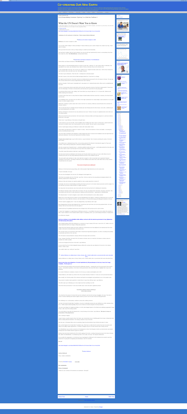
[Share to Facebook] (78, 361)
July (119, 186)
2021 (119, 118)
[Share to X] (77, 361)
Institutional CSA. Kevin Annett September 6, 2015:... (122, 160)
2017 (119, 122)
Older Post (111, 396)
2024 (119, 114)
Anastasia (107, 12)
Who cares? (123, 37)
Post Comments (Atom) (89, 400)
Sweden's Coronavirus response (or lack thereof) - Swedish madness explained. (122, 64)
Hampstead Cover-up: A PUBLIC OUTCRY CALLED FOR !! (122, 180)
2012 (119, 196)
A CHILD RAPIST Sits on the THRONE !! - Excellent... (122, 140)
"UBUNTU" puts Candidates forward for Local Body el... (122, 131)
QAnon (93, 12)
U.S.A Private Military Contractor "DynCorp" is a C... (122, 150)
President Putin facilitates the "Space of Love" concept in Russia (122, 90)
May (119, 188)
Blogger (101, 406)
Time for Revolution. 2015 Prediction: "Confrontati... (122, 173)
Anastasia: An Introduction (123, 77)
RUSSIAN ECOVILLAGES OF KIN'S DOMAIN (122, 105)
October (120, 128)
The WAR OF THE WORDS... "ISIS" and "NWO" (122, 142)
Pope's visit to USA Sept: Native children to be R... (122, 165)
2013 (119, 195)
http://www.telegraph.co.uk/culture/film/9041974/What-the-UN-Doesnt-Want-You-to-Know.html (79, 31)
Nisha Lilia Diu (63, 28)
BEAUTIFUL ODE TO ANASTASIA (121, 81)
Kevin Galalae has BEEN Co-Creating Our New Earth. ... (122, 138)
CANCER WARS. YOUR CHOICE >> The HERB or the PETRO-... (122, 157)
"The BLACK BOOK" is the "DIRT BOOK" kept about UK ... (122, 170)
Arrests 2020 (78, 12)
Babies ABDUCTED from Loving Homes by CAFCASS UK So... (122, 163)
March (120, 190)
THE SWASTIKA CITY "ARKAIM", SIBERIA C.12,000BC (124, 108)
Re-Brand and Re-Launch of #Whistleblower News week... (122, 183)
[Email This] (75, 361)
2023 (119, 115)
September (120, 129)
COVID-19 (65, 12)
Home (86, 396)
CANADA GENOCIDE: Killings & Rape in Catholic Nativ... (122, 168)
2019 (119, 120)
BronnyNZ (124, 202)
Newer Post (62, 396)
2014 (119, 194)
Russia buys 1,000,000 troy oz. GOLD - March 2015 (122, 135)
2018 (119, 121)
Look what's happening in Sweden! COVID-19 (122, 36)
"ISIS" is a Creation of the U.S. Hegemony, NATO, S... (122, 134)
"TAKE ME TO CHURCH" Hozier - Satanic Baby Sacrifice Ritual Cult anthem (122, 88)
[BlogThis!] (76, 361)
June (119, 187)
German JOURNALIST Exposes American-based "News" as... (122, 147)
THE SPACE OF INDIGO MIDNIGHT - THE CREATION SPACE (124, 98)
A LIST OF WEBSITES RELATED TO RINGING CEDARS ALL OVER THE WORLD (122, 102)
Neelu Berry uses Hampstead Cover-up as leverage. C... (122, 178)
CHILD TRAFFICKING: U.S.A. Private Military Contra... (122, 152)
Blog (60, 12)
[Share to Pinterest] (79, 361)
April (119, 189)
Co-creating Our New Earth (77, 5)
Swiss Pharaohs (100, 12)
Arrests (84, 12)
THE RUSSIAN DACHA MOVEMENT (124, 83)
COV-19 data (71, 12)
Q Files (88, 12)
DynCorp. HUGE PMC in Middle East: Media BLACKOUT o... (122, 145)
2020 (119, 119)
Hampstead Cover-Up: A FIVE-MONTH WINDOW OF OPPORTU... (122, 175)
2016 (119, 123)
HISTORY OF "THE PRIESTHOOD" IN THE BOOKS (124, 93)
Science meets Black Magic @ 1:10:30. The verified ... (122, 155)
